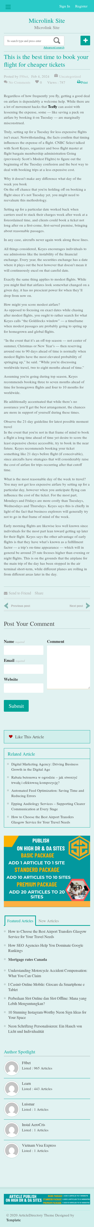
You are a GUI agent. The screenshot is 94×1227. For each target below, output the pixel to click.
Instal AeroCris (33, 1124)
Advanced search (54, 47)
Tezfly (52, 106)
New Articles (49, 920)
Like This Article (29, 737)
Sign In (64, 6)
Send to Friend (20, 592)
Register (81, 6)
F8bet (24, 76)
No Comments (19, 82)
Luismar (28, 1103)
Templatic (13, 1219)
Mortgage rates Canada (27, 959)
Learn (26, 1083)
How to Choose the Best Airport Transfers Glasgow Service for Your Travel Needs (47, 934)
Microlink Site (47, 20)
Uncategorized (70, 76)
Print (84, 82)
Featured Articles (20, 920)
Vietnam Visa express (39, 1145)
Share (39, 592)
